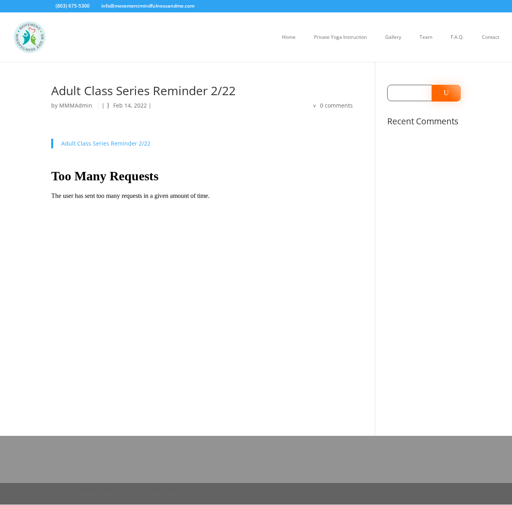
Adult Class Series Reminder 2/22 (105, 143)
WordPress (163, 493)
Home (289, 37)
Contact (490, 37)
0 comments (336, 105)
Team (426, 37)
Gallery (393, 37)
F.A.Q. (457, 37)
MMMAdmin (75, 105)
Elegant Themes (99, 493)
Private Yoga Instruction (340, 37)
